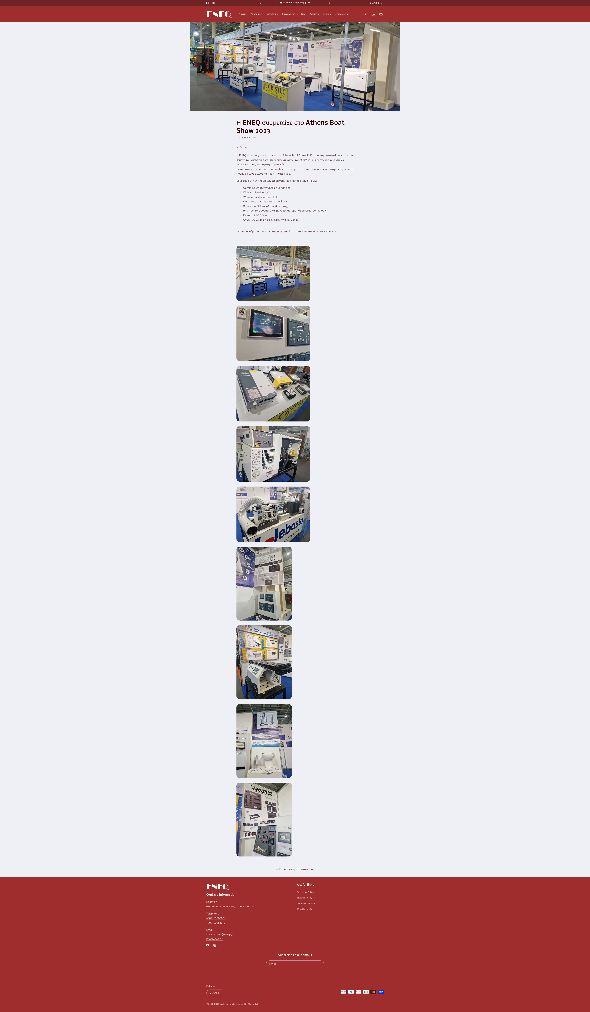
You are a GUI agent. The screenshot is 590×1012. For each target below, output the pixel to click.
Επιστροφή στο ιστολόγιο (297, 869)
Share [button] (243, 147)
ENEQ (217, 1004)
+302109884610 (216, 923)
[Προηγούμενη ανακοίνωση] (260, 3)
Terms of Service (306, 903)
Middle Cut (253, 1004)
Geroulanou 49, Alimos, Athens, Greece (230, 906)
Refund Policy (304, 898)
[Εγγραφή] (320, 964)
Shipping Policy (305, 892)
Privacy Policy (304, 909)
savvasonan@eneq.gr (219, 934)
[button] (289, 14)
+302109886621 (216, 918)
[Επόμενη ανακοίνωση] (329, 3)
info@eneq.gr (214, 939)
